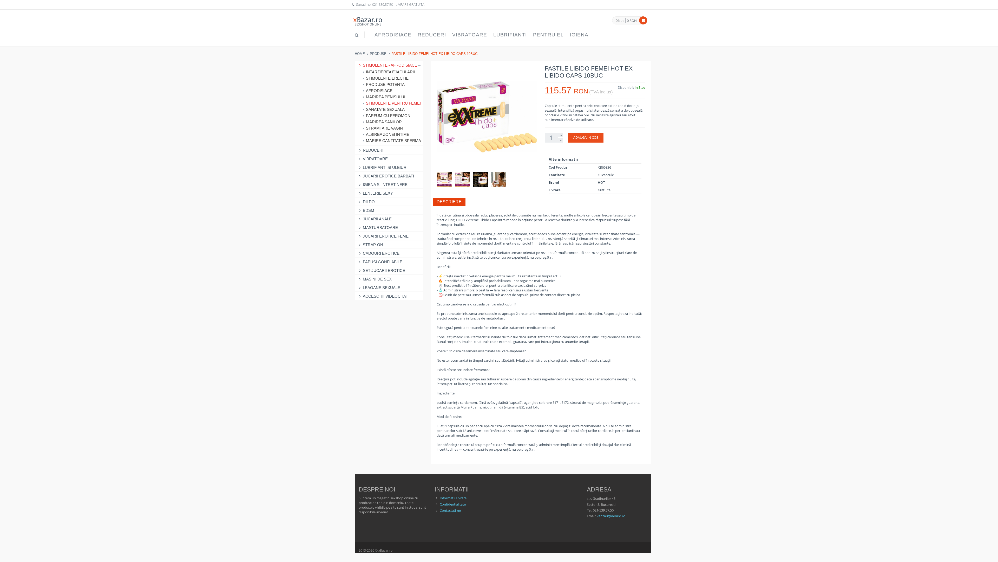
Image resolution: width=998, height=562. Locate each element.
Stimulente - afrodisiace (390, 65)
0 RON (632, 20)
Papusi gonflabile (382, 262)
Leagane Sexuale (381, 287)
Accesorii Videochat (385, 296)
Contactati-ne (450, 510)
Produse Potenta (385, 84)
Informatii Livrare (453, 498)
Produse (378, 54)
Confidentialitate (453, 504)
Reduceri (432, 34)
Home (360, 54)
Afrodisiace (393, 34)
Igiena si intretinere (385, 184)
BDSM (368, 210)
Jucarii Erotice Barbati (388, 176)
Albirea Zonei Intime (387, 134)
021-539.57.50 (382, 4)
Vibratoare (469, 34)
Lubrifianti (510, 34)
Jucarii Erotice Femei (386, 236)
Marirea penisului (385, 97)
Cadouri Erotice (381, 253)
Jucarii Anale (377, 219)
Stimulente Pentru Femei (393, 103)
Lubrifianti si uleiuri (385, 167)
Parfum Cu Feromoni (388, 115)
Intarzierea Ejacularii (390, 72)
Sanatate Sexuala (385, 109)
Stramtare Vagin (384, 128)
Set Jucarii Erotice (384, 270)
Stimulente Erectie (387, 78)
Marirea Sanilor (384, 122)
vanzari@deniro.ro (611, 516)
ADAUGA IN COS (585, 137)
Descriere (449, 202)
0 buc (620, 21)
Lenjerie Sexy (378, 193)
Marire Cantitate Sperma (393, 140)
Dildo (369, 202)
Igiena (579, 34)
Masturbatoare (380, 227)
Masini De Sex (377, 279)
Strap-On (373, 244)
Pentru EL (548, 34)
